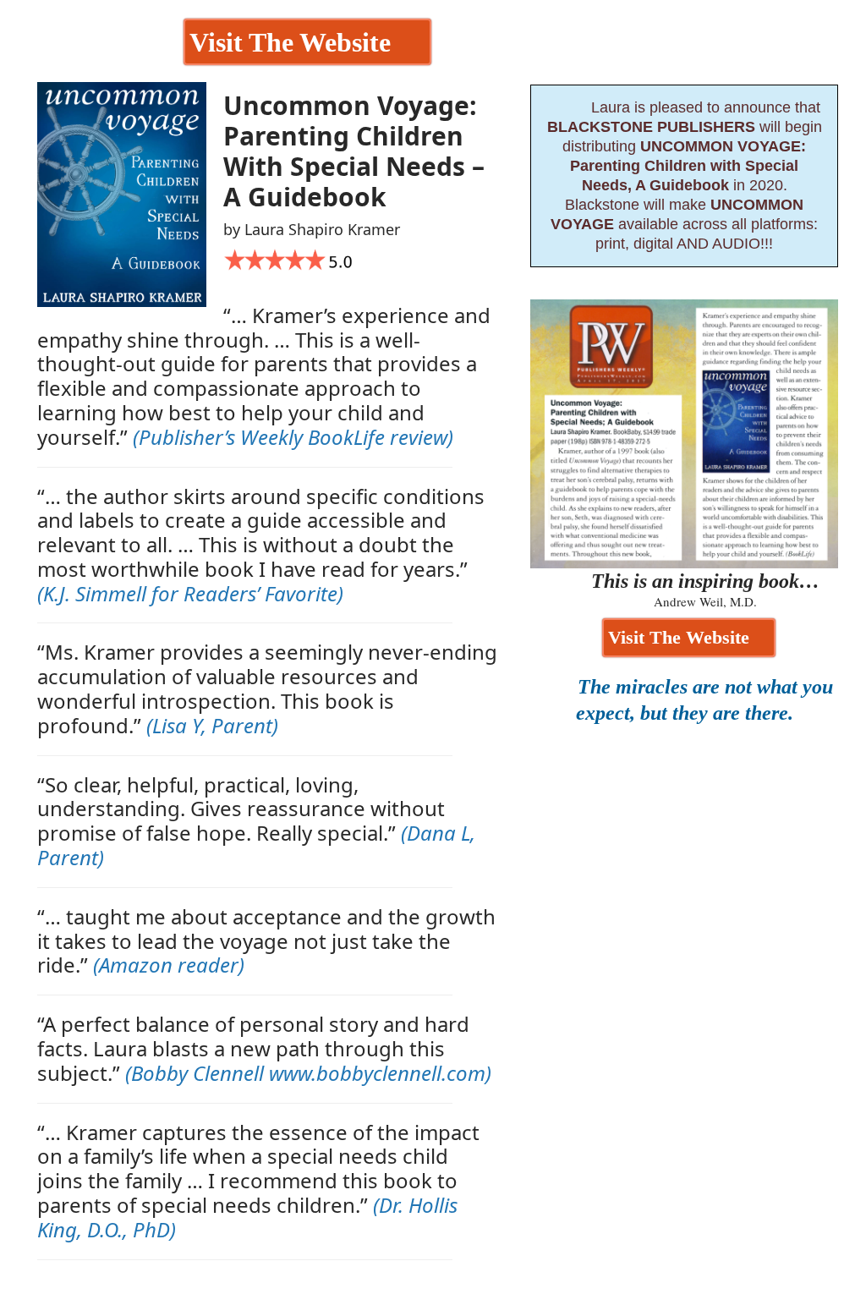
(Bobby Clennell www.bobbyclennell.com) (308, 1073)
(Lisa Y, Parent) (212, 725)
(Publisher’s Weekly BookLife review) (293, 437)
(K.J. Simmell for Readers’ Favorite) (190, 593)
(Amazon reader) (168, 965)
